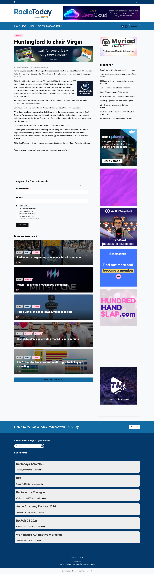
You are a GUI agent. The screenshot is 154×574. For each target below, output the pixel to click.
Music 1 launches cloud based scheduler (42, 284)
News (19, 252)
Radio (27, 252)
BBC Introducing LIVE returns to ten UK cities (116, 119)
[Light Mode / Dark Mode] (122, 26)
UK (129, 2)
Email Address (22, 188)
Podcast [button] (134, 427)
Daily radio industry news (26, 211)
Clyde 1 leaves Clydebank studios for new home (117, 70)
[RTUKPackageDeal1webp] (53, 54)
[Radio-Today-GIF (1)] (118, 268)
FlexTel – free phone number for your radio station (77, 564)
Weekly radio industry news (27, 214)
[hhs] (118, 307)
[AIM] (118, 148)
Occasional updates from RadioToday (30, 219)
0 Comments (44, 67)
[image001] (118, 187)
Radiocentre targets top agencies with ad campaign (49, 257)
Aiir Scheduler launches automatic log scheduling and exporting (50, 364)
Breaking (38, 334)
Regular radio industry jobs (27, 216)
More (41, 470)
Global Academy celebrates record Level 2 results (48, 339)
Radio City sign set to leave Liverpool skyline (44, 311)
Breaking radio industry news (27, 208)
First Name (20, 197)
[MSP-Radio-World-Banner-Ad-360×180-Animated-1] (118, 46)
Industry (18, 35)
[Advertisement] (53, 165)
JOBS (138, 2)
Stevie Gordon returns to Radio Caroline (114, 92)
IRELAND (133, 2)
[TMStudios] (118, 386)
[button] (134, 26)
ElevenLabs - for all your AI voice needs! (77, 571)
